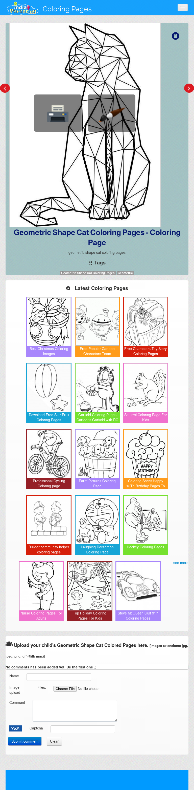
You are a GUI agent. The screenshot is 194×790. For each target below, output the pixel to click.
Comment (17, 702)
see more (180, 562)
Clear (54, 741)
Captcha (36, 727)
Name (14, 675)
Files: (41, 687)
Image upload (14, 690)
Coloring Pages (67, 9)
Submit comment (24, 741)
